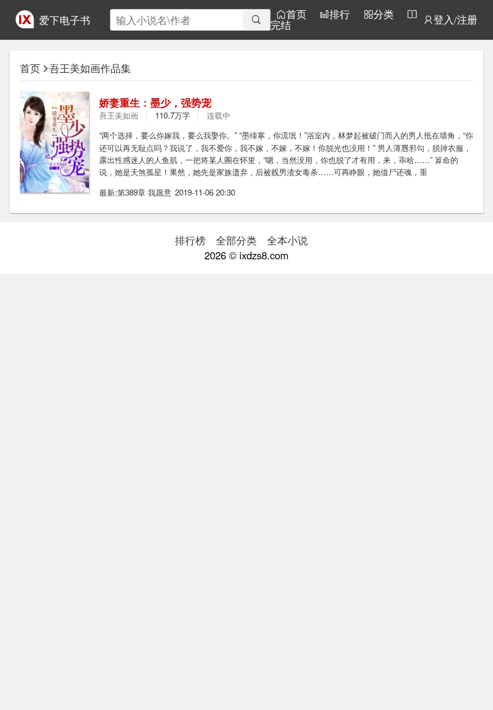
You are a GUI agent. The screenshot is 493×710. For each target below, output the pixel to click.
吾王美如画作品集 (90, 68)
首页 (296, 14)
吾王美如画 (118, 115)
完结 (281, 25)
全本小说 (287, 240)
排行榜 (190, 240)
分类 (383, 14)
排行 (339, 14)
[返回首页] (25, 24)
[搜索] (256, 20)
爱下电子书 (64, 20)
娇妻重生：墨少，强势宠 (155, 102)
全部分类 (236, 240)
